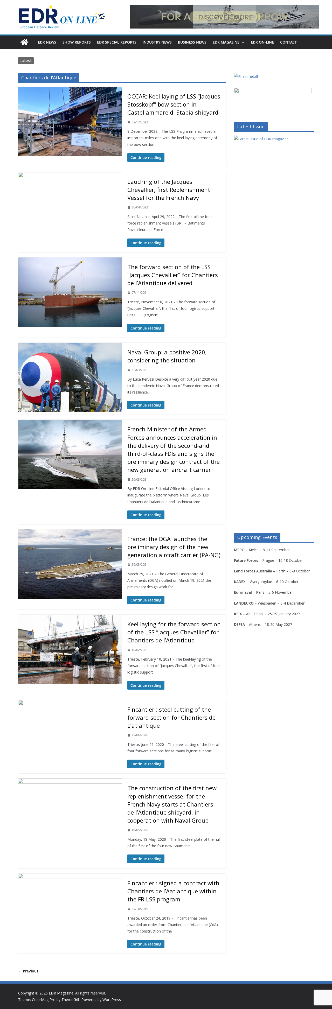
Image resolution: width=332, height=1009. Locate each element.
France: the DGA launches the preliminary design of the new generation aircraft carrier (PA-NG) (173, 547)
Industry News (157, 42)
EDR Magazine (226, 42)
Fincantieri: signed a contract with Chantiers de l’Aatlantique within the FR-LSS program (173, 891)
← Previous (28, 971)
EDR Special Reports (116, 42)
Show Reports (77, 42)
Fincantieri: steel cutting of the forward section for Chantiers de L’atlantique (171, 717)
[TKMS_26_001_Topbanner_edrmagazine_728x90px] (224, 17)
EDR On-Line (262, 42)
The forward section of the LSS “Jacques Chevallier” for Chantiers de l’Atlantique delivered (172, 275)
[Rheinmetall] (246, 76)
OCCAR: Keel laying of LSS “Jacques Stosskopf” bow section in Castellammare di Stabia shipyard (173, 104)
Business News (192, 42)
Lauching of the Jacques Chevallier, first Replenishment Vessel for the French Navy (168, 189)
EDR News (47, 42)
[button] (242, 42)
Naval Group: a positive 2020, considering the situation (167, 356)
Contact (288, 42)
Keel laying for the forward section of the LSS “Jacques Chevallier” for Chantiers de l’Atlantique (174, 632)
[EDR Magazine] (24, 42)
